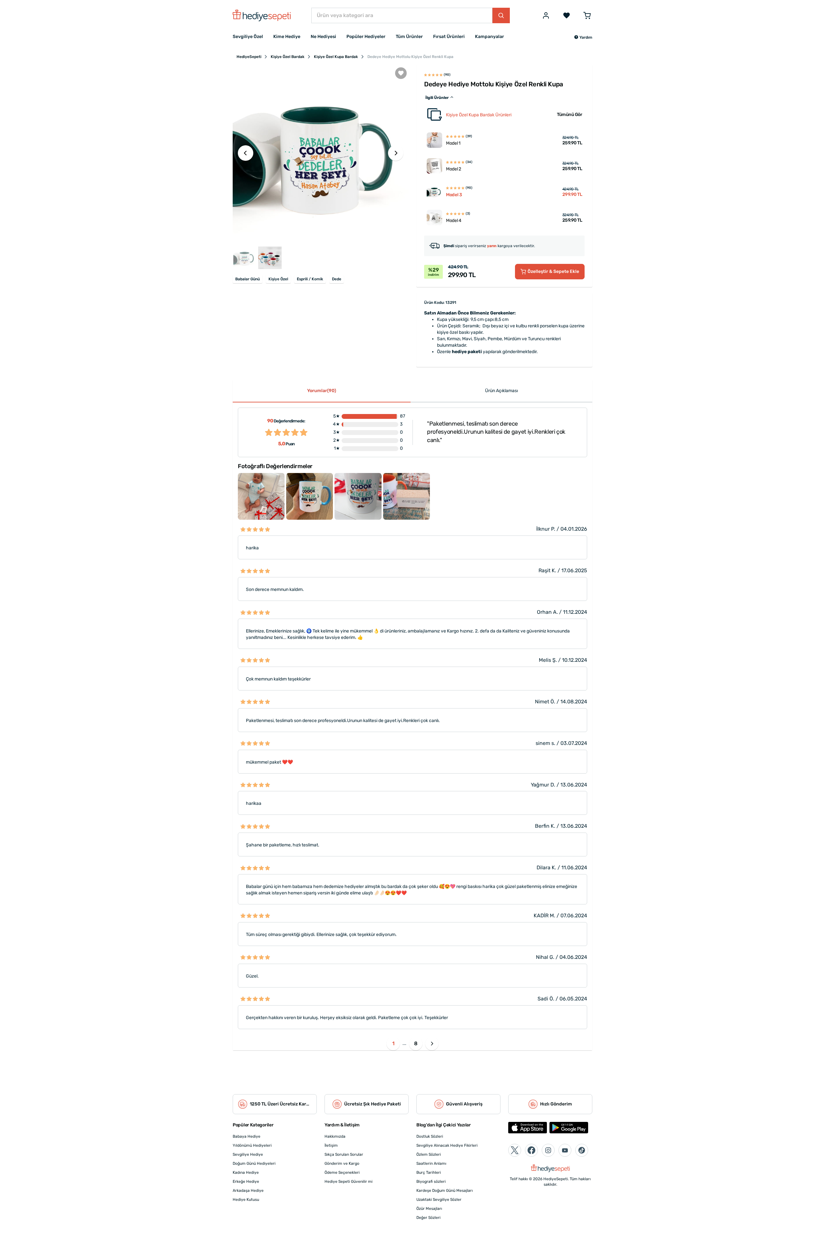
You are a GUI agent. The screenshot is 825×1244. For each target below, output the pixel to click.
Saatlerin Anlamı (431, 1163)
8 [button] (416, 1043)
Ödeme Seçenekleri (342, 1172)
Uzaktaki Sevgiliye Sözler (438, 1199)
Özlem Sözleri (428, 1154)
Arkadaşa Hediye (248, 1190)
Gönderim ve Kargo (342, 1163)
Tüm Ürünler (409, 36)
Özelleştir (553, 271)
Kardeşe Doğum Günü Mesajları (444, 1190)
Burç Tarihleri (428, 1172)
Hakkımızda (335, 1136)
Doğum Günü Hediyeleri (254, 1163)
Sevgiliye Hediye (248, 1154)
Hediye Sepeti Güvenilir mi (349, 1181)
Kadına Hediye (246, 1172)
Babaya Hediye (246, 1136)
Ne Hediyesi (323, 36)
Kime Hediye (286, 36)
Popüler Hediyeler (365, 36)
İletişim (331, 1145)
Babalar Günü (247, 279)
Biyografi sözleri (431, 1181)
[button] (583, 37)
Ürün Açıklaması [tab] (501, 390)
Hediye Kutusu (246, 1199)
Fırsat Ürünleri (449, 36)
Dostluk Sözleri (429, 1136)
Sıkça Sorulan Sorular (344, 1154)
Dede (336, 279)
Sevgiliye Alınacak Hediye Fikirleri (447, 1145)
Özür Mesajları (429, 1208)
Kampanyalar (489, 36)
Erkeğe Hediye (246, 1181)
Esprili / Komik (310, 279)
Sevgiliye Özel (248, 36)
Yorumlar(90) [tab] (321, 390)
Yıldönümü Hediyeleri (252, 1145)
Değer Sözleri (428, 1217)
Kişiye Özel (278, 279)
